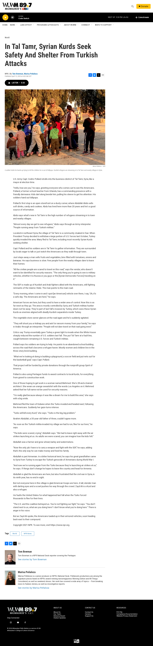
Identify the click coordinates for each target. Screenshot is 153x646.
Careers (88, 614)
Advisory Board (59, 616)
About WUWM (70, 25)
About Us (57, 612)
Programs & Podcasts (48, 25)
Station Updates (60, 618)
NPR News (28, 534)
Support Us (89, 616)
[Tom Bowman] (10, 557)
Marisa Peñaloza (31, 74)
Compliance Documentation (127, 614)
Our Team (57, 614)
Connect (85, 25)
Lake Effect (26, 25)
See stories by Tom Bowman (32, 559)
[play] (5, 17)
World (7, 37)
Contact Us (89, 612)
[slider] (16, 17)
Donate (144, 6)
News (12, 25)
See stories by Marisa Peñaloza (33, 587)
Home (5, 25)
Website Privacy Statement (127, 616)
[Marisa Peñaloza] (10, 578)
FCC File (119, 612)
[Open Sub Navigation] (17, 25)
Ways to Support (103, 25)
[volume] (13, 17)
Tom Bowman (17, 74)
